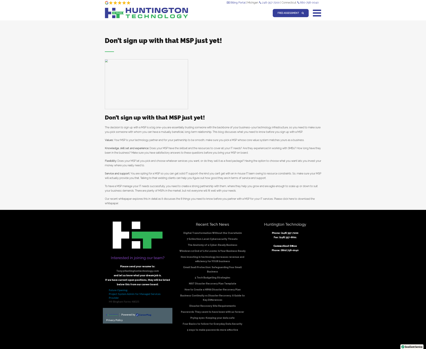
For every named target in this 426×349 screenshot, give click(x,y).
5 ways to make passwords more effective (212, 330)
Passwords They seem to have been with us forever (212, 312)
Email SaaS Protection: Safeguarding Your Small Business (212, 269)
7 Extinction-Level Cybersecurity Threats (212, 239)
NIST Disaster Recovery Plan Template (212, 283)
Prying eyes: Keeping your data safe (212, 318)
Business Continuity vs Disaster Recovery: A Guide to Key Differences (212, 297)
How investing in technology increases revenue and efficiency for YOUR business (212, 259)
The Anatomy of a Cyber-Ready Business (212, 245)
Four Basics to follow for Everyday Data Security (212, 324)
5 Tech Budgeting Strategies (212, 277)
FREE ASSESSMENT (288, 13)
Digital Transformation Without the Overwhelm (212, 233)
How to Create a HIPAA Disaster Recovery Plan (213, 289)
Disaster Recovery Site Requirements (212, 306)
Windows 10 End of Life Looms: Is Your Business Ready (212, 251)
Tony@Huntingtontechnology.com (137, 271)
